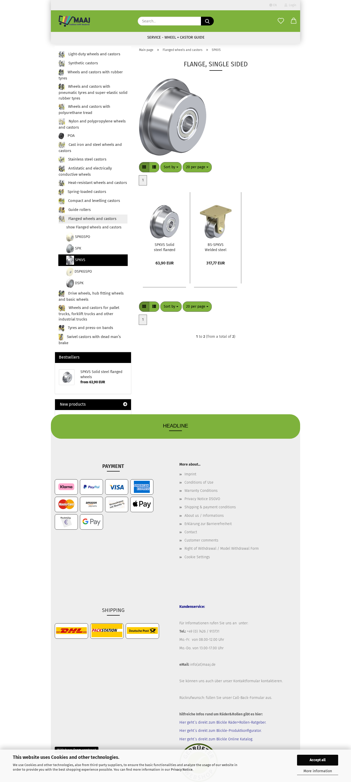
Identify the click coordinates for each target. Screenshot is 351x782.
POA (71, 136)
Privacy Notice (181, 769)
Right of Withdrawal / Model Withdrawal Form (221, 548)
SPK (77, 248)
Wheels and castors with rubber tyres (91, 75)
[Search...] (207, 21)
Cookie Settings (197, 557)
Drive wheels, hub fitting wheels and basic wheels (91, 296)
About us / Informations (204, 515)
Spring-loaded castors (86, 191)
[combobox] (171, 167)
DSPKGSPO (82, 271)
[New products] (125, 404)
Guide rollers (79, 209)
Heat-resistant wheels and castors (97, 182)
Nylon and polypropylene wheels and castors (92, 124)
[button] (293, 21)
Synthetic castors (82, 63)
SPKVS (79, 260)
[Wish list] (280, 21)
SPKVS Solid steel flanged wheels (164, 247)
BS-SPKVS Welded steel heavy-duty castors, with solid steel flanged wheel (215, 247)
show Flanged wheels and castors (94, 227)
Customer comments (201, 540)
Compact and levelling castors (93, 200)
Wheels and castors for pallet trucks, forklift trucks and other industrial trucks (89, 313)
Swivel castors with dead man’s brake (90, 339)
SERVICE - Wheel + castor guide (176, 37)
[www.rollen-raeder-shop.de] (74, 21)
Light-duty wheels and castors (93, 54)
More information (317, 771)
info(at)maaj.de (203, 664)
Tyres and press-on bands (90, 327)
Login (291, 5)
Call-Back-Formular (248, 698)
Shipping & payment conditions (210, 507)
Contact (190, 532)
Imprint (190, 474)
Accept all (318, 760)
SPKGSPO (82, 237)
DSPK (79, 283)
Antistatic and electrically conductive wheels (85, 171)
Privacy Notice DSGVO (202, 499)
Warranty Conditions (201, 490)
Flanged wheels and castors (91, 218)
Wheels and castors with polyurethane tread (84, 109)
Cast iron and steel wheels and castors (90, 148)
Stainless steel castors (86, 159)
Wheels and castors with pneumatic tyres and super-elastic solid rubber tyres (93, 92)
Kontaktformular (246, 681)
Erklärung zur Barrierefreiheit (208, 524)
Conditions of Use (199, 482)
